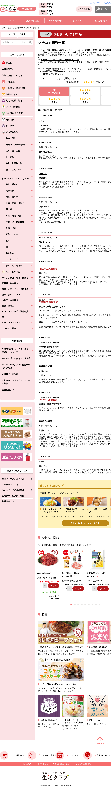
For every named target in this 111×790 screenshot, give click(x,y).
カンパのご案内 (9, 328)
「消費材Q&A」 (59, 71)
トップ (2, 28)
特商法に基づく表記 (62, 764)
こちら (73, 78)
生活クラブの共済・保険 (15, 496)
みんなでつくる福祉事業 (15, 490)
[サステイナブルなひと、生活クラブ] (55, 779)
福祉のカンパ (8, 390)
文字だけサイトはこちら (100, 2)
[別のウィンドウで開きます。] (16, 426)
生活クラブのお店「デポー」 (15, 479)
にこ (41, 266)
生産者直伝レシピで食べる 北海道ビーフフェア (15, 350)
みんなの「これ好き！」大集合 (16, 358)
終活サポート (15, 502)
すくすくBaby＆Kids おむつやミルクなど (16, 366)
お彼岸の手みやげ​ (10, 374)
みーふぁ (43, 173)
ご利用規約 (27, 764)
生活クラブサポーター (49, 147)
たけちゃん (44, 371)
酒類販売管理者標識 (83, 764)
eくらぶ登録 (84, 9)
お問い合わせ (43, 764)
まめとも (43, 121)
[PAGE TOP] (100, 741)
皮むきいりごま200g (15, 28)
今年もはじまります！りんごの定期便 (16, 382)
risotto (41, 461)
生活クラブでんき (15, 485)
